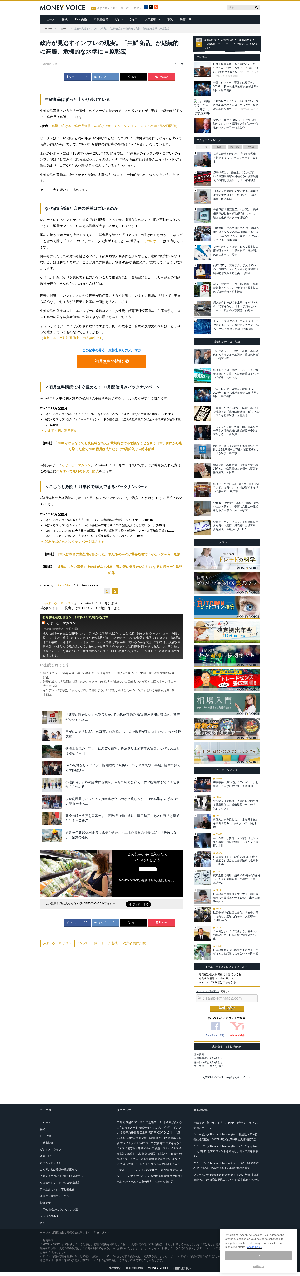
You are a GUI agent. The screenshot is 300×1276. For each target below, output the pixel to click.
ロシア (149, 1143)
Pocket (163, 76)
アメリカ (139, 1122)
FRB (170, 1153)
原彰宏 (113, 943)
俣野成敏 (141, 1137)
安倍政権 (152, 1176)
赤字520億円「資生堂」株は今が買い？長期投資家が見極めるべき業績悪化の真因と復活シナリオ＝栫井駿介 (235, 176)
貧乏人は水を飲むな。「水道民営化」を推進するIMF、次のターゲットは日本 (235, 157)
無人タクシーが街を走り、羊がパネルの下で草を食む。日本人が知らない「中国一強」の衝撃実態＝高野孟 (235, 306)
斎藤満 (172, 1137)
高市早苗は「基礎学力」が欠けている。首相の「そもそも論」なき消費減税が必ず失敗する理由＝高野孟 (235, 269)
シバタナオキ (149, 1169)
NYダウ (167, 1127)
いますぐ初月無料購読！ (62, 430)
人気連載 (150, 19)
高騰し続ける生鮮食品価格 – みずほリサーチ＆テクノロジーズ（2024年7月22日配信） (115, 126)
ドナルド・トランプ (129, 1169)
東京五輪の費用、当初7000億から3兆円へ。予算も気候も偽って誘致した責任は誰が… (236, 879)
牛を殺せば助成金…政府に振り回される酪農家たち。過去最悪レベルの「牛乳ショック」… (235, 804)
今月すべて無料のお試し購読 (77, 471)
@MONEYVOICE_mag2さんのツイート (227, 1077)
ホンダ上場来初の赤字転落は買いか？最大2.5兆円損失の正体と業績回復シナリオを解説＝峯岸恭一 (236, 449)
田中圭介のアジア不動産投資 (57, 1189)
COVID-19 (163, 1132)
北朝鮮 (168, 1169)
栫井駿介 (161, 1153)
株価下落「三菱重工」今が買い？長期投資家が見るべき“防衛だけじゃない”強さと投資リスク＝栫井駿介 (235, 213)
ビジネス (251, 147)
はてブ (101, 76)
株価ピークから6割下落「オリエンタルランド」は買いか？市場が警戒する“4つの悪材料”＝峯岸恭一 (236, 487)
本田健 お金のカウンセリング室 (59, 1209)
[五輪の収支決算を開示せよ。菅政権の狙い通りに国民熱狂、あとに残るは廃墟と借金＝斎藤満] (52, 818)
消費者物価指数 (134, 943)
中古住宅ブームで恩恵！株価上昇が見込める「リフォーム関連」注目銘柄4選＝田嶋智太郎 (236, 354)
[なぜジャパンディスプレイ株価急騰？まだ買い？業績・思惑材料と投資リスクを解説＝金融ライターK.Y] (202, 527)
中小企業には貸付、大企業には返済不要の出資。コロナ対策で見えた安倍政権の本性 (235, 842)
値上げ (99, 943)
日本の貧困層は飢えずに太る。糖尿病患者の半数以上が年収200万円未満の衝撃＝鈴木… (236, 897)
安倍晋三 (159, 1143)
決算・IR (185, 19)
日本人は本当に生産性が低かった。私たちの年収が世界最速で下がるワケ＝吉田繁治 (118, 554)
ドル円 (161, 1122)
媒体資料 (199, 1054)
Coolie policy (254, 1246)
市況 (170, 19)
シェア (73, 76)
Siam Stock (65, 585)
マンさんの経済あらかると (167, 1164)
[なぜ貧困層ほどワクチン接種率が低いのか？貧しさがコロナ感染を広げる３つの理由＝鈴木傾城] (52, 801)
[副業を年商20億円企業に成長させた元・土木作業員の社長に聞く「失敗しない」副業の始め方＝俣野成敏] (52, 835)
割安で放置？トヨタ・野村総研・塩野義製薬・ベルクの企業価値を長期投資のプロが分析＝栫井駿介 (235, 287)
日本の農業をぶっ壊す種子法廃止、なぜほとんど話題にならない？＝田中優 (235, 951)
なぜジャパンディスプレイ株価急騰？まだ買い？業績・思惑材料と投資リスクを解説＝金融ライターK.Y (235, 525)
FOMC (141, 1143)
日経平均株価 (128, 1132)
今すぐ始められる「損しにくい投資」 (119, 8)
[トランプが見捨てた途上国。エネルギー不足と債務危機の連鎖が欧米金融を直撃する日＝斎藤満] (202, 432)
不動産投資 (101, 19)
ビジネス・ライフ (126, 19)
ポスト (135, 77)
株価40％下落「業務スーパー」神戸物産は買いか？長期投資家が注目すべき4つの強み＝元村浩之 (236, 373)
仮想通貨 (153, 1137)
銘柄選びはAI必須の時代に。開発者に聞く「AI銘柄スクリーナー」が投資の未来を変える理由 (231, 44)
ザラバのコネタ (49, 1216)
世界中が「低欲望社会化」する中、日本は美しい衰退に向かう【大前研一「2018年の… (235, 916)
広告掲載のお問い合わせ (208, 1058)
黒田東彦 (142, 1132)
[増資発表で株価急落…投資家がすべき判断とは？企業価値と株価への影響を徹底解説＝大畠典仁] (202, 470)
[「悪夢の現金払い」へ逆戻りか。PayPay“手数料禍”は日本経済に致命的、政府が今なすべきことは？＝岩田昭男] (52, 717)
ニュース (49, 19)
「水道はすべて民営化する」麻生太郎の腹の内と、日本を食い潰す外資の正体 (235, 935)
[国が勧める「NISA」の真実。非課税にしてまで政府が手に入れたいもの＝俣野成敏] (52, 734)
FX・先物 (80, 19)
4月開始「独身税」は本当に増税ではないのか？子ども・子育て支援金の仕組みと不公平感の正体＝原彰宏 (236, 506)
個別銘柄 (151, 1122)
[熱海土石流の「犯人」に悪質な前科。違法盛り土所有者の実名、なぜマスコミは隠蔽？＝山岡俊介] (52, 751)
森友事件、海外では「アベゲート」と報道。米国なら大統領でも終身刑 (235, 784)
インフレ (82, 943)
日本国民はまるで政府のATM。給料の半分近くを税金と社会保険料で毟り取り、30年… (235, 860)
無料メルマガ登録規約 (207, 991)
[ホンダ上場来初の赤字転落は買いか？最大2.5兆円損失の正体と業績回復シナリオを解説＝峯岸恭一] (202, 451)
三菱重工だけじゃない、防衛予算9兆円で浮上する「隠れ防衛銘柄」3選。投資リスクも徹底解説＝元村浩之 (236, 411)
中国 (119, 1122)
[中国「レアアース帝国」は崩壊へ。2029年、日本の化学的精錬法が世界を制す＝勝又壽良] (202, 394)
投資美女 (45, 1202)
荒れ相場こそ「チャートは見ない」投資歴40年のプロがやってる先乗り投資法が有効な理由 (235, 105)
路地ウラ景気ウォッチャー (56, 1196)
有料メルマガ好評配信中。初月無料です (72, 338)
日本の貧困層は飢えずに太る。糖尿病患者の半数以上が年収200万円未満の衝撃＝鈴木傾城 (235, 194)
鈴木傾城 (128, 1122)
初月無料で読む (109, 361)
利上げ (163, 1137)
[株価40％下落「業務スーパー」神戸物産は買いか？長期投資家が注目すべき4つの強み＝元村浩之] (202, 375)
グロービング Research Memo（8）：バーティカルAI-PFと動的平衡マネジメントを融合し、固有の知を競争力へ (225, 1151)
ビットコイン (142, 1164)
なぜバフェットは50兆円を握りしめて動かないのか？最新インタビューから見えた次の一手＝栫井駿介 (235, 123)
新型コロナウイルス (167, 1148)
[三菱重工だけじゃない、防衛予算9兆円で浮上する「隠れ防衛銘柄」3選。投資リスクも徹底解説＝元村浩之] (202, 413)
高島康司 (163, 1176)
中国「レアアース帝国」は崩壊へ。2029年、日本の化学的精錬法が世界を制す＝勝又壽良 (236, 86)
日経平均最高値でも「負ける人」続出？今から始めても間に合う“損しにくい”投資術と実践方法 (236, 67)
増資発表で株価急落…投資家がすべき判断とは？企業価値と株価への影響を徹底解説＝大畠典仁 (235, 468)
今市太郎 (128, 1164)
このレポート (153, 241)
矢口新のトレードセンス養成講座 (60, 1182)
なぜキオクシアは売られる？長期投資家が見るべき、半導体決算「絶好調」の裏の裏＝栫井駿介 (235, 250)
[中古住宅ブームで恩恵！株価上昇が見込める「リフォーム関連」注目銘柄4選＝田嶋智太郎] (202, 356)
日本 (119, 1181)
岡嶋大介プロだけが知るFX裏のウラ (61, 1176)
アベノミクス (128, 1143)
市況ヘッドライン (50, 1162)
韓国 (175, 1169)
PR (42, 1222)
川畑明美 (150, 1153)
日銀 (160, 1169)
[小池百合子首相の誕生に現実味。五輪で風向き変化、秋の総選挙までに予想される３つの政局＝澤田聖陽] (52, 785)
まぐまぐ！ (103, 1232)
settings (258, 1266)
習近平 (152, 1132)
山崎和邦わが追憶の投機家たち (58, 1169)
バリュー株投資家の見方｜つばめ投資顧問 (148, 1181)
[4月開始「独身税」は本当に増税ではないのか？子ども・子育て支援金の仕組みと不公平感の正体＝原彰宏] (202, 508)
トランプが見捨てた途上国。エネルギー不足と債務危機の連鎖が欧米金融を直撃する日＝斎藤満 (235, 430)
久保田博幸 (176, 1176)
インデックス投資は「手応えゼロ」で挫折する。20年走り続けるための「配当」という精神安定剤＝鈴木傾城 (236, 324)
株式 (65, 19)
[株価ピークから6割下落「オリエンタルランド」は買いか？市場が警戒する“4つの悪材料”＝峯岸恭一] (202, 489)
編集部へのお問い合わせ (208, 1062)
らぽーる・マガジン (76, 465)
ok (258, 1255)
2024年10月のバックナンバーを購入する (74, 541)
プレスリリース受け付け (208, 1066)
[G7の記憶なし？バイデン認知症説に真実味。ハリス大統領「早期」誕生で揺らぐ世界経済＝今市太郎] (52, 768)
